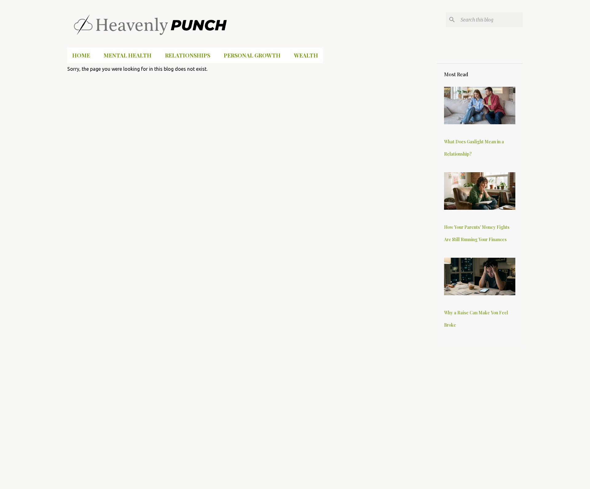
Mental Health (127, 55)
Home (81, 55)
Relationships (187, 55)
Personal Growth (252, 55)
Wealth (306, 55)
